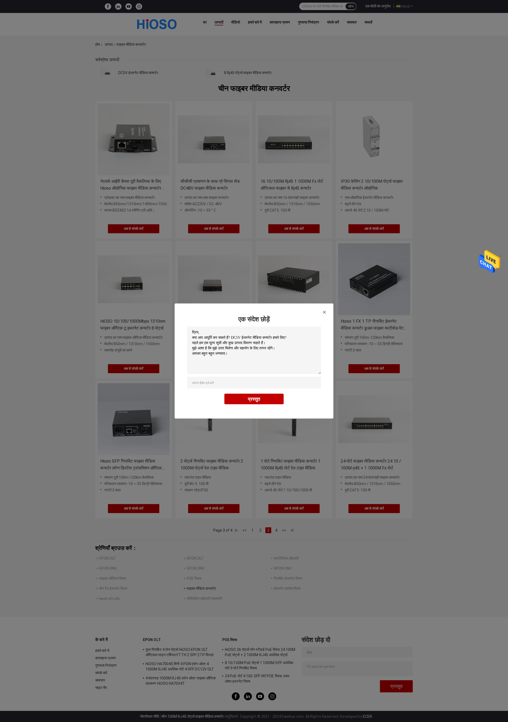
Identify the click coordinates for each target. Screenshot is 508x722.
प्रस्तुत (254, 399)
